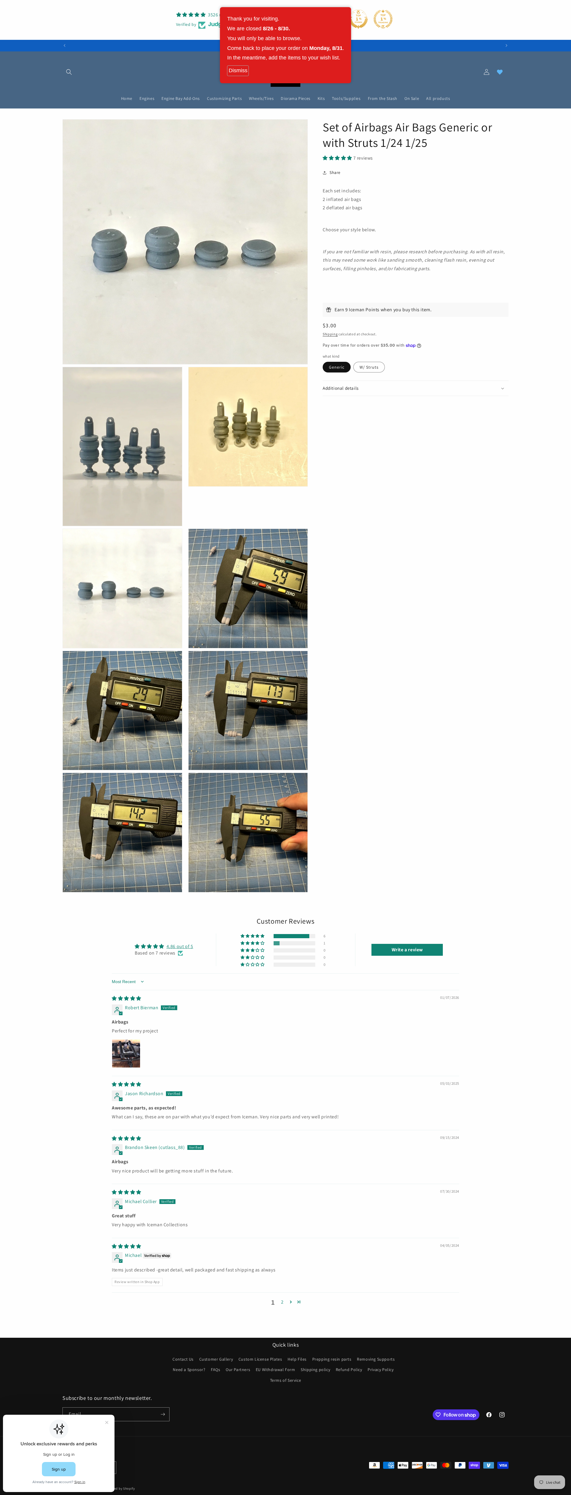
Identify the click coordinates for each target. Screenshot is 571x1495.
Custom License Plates (260, 1359)
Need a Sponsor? (189, 1369)
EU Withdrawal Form (275, 1369)
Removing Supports (376, 1359)
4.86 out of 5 (180, 946)
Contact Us (183, 1359)
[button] (69, 71)
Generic (336, 367)
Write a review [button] (407, 950)
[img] (126, 998)
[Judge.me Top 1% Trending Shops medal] (383, 19)
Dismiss (238, 70)
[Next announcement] (506, 45)
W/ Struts (369, 367)
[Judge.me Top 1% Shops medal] (358, 19)
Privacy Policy (380, 1369)
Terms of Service (285, 1380)
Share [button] (335, 172)
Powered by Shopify (119, 1488)
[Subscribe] (162, 1414)
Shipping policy (315, 1369)
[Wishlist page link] (500, 72)
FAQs (215, 1369)
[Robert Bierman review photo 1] (126, 1053)
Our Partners (238, 1369)
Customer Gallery (216, 1359)
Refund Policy (349, 1369)
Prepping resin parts (332, 1359)
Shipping (330, 334)
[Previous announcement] (64, 45)
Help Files (297, 1359)
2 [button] (282, 1302)
